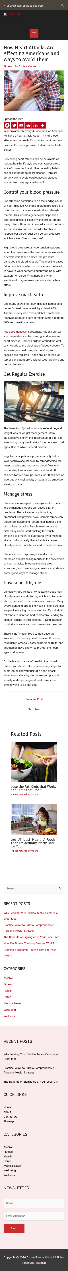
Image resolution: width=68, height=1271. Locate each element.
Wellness (9, 1016)
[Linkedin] (35, 125)
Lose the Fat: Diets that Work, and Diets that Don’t (33, 788)
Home (7, 997)
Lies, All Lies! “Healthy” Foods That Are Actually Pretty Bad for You (33, 843)
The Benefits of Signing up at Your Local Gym (31, 937)
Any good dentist (14, 331)
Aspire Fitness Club (28, 19)
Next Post (34, 709)
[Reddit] (28, 125)
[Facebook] (7, 125)
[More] (42, 125)
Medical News (12, 1003)
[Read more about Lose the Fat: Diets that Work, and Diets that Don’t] (34, 761)
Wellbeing (10, 1009)
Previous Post (34, 699)
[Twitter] (14, 125)
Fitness (8, 66)
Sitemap (9, 1121)
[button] (62, 5)
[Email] (21, 125)
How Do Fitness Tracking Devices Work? (29, 943)
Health (8, 990)
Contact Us (10, 1116)
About (7, 1112)
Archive (8, 978)
